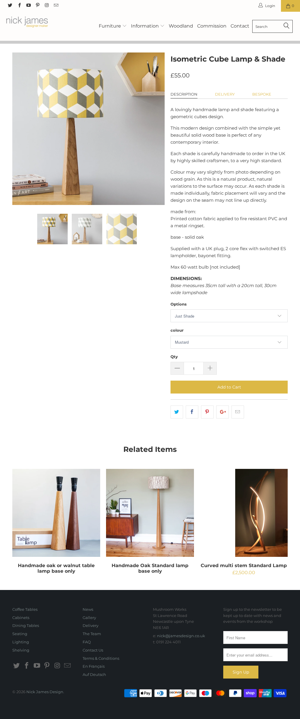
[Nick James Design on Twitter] (9, 6)
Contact (240, 26)
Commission (211, 26)
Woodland (181, 26)
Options (179, 304)
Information (145, 26)
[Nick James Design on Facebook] (18, 6)
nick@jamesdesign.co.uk (181, 635)
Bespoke (261, 94)
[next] (156, 128)
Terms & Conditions (101, 658)
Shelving (20, 650)
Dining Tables (25, 625)
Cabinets (20, 617)
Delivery (225, 94)
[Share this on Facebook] (192, 412)
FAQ (87, 642)
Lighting (20, 642)
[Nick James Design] (27, 23)
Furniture (110, 26)
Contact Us (93, 650)
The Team (92, 633)
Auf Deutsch (94, 674)
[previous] (20, 128)
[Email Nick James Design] (55, 6)
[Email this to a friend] (237, 412)
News (88, 609)
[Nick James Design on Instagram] (46, 6)
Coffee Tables (25, 609)
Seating (19, 633)
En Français (94, 666)
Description (184, 94)
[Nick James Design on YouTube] (28, 6)
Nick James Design (44, 691)
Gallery (89, 617)
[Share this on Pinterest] (207, 412)
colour (177, 330)
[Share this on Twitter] (177, 412)
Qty (174, 356)
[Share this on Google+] (222, 412)
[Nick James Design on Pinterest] (37, 6)
